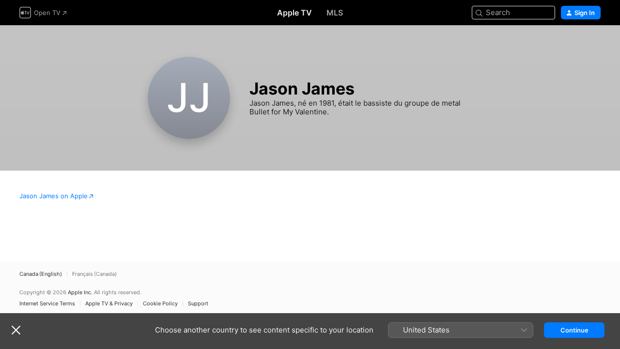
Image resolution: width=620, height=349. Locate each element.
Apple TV (294, 12)
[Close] (16, 330)
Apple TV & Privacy (109, 303)
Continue (574, 330)
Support (198, 303)
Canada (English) (40, 274)
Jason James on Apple (53, 196)
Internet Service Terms (47, 303)
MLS (334, 12)
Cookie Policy (160, 303)
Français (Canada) (94, 274)
